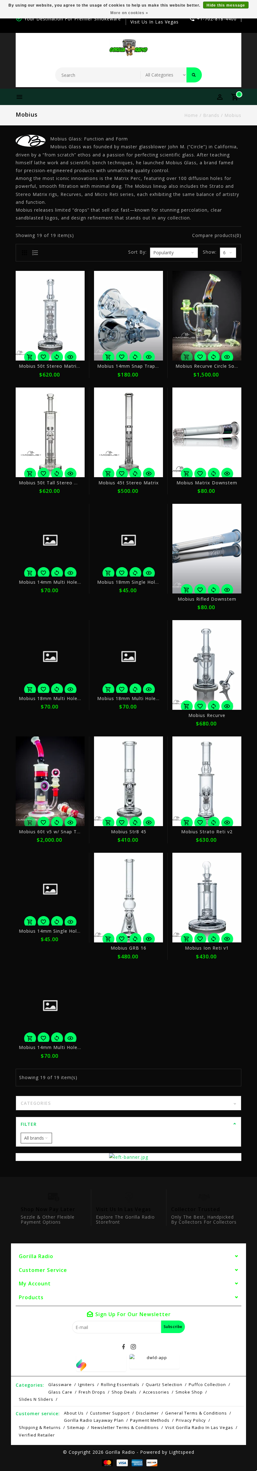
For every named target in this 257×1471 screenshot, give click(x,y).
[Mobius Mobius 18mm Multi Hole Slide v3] (50, 656)
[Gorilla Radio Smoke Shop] (128, 47)
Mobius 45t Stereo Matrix (128, 483)
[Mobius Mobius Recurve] (206, 665)
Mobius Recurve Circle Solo (207, 366)
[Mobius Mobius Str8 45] (128, 781)
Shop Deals (124, 1392)
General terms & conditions (196, 1413)
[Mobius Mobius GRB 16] (128, 897)
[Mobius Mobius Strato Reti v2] (206, 781)
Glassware (60, 1384)
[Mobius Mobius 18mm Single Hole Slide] (128, 540)
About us (74, 1413)
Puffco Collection (207, 1384)
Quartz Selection (164, 1384)
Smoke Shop (189, 1392)
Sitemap (76, 1427)
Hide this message (226, 5)
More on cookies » (129, 13)
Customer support (110, 1413)
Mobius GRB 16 (128, 948)
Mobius (232, 115)
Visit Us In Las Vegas (154, 22)
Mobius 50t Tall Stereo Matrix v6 (57, 483)
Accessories (156, 1392)
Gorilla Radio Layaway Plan (94, 1420)
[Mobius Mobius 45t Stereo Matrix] (128, 432)
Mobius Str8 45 (128, 832)
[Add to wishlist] (44, 357)
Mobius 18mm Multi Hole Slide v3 (58, 698)
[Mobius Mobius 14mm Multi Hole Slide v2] (50, 540)
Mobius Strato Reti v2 (207, 832)
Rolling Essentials (120, 1384)
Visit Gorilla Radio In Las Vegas (199, 1427)
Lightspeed (181, 1452)
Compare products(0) (216, 235)
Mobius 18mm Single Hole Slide (133, 582)
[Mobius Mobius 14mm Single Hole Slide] (50, 889)
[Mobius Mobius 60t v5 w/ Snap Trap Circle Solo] (50, 781)
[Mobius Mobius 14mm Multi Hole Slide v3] (50, 1005)
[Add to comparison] (57, 357)
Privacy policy (191, 1420)
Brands (211, 115)
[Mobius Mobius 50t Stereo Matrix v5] (50, 316)
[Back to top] (238, 1452)
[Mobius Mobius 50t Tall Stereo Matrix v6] (50, 432)
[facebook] (124, 1347)
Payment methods (150, 1420)
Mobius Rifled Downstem (207, 599)
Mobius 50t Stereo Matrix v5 (52, 366)
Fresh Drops (92, 1392)
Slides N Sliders (36, 1399)
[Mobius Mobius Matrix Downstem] (206, 432)
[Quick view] (70, 357)
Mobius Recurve (206, 715)
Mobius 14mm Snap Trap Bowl (132, 366)
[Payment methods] (106, 1462)
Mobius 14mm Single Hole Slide (55, 931)
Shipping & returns (40, 1427)
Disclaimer (147, 1413)
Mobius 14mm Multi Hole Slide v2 (58, 582)
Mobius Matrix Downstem (206, 483)
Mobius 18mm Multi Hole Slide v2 (136, 698)
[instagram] (133, 1347)
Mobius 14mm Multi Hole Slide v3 (58, 1047)
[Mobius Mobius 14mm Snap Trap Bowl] (128, 316)
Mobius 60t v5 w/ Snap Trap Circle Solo (65, 832)
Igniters (86, 1384)
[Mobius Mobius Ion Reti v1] (206, 897)
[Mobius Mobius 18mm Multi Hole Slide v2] (128, 656)
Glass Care (60, 1392)
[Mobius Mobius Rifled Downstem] (206, 548)
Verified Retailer (37, 1435)
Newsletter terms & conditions (125, 1427)
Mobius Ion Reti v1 (207, 948)
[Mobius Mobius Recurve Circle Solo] (206, 316)
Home (191, 115)
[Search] (194, 74)
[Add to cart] (30, 357)
